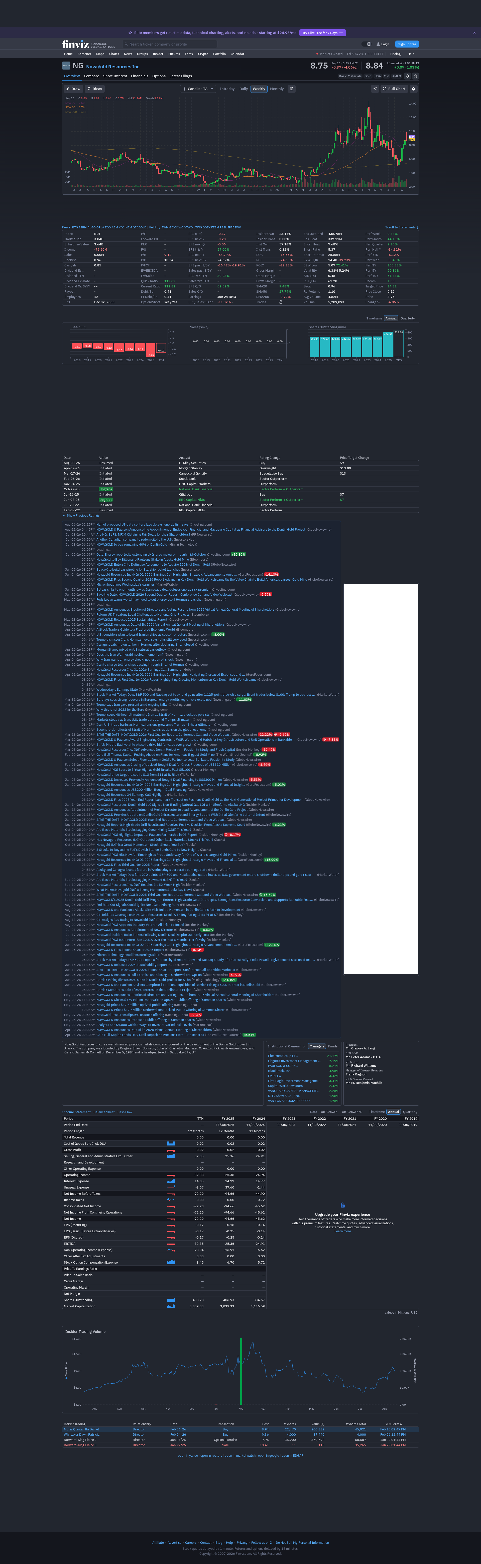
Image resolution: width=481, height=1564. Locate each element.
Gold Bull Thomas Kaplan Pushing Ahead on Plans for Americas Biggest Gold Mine (155, 754)
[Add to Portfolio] (415, 76)
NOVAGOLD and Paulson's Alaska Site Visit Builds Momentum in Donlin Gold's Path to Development (168, 910)
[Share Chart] (375, 89)
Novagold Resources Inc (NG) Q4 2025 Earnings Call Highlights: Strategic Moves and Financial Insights (170, 785)
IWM (165, 227)
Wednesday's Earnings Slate (117, 689)
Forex (189, 54)
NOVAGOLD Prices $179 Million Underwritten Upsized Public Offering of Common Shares (160, 1010)
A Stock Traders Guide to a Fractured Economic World (135, 629)
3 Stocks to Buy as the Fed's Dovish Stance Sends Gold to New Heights (147, 850)
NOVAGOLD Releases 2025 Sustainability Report (131, 619)
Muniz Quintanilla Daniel (81, 1429)
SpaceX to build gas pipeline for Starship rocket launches (138, 569)
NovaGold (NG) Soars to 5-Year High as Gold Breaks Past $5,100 (143, 769)
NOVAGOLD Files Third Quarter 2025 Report (128, 865)
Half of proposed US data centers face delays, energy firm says (142, 524)
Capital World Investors (285, 1086)
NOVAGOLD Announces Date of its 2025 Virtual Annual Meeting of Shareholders (154, 1030)
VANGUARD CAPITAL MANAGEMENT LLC (294, 1091)
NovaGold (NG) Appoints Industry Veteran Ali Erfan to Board (140, 925)
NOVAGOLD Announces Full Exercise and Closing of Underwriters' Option (149, 975)
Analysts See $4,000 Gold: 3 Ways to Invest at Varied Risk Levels (144, 1025)
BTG (75, 227)
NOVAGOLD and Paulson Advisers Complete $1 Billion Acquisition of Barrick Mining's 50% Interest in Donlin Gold (178, 985)
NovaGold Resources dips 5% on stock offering (130, 1015)
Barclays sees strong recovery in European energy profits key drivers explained (154, 699)
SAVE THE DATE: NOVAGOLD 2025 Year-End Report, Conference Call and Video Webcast (161, 820)
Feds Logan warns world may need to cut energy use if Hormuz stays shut (149, 599)
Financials (139, 76)
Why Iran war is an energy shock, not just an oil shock (135, 659)
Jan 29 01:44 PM (393, 1440)
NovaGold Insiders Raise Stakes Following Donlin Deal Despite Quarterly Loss (152, 935)
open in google (268, 1455)
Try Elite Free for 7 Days (319, 33)
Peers (66, 227)
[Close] (474, 32)
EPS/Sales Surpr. (200, 302)
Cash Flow (124, 1112)
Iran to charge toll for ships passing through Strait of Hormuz (140, 664)
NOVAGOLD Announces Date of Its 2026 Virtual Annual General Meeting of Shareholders (160, 624)
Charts (114, 54)
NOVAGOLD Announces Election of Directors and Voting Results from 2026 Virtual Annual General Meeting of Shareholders (185, 609)
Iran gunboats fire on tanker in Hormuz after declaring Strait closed (145, 644)
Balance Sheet (104, 1112)
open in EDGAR (292, 1455)
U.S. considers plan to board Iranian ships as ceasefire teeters (141, 634)
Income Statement (76, 1112)
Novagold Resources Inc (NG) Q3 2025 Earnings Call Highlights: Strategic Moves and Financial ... (166, 860)
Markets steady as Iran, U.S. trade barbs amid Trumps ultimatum (143, 719)
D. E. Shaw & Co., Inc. (284, 1096)
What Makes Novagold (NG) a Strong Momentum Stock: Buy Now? (144, 890)
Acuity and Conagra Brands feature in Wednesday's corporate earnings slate (151, 870)
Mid (386, 76)
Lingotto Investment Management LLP (294, 1061)
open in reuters (211, 1455)
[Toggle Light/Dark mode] (366, 44)
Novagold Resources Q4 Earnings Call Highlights (131, 795)
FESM (215, 227)
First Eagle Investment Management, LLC (294, 1081)
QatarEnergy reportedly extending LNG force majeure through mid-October (151, 554)
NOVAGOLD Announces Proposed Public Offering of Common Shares (145, 1020)
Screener (84, 54)
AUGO (91, 227)
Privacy (242, 1542)
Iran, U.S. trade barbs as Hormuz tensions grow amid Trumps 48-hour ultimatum (154, 724)
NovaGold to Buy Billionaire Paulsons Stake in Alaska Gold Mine (142, 559)
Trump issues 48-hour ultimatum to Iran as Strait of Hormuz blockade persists (152, 714)
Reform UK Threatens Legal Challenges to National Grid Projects (142, 614)
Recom (371, 281)
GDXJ (173, 227)
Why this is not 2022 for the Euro (120, 709)
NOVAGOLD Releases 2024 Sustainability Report (131, 965)
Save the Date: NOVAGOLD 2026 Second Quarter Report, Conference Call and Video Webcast (164, 594)
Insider (158, 54)
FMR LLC (274, 1076)
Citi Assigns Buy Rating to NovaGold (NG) (125, 920)
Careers (190, 1542)
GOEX (206, 227)
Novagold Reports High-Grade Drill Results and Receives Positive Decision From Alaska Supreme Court (170, 825)
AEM (115, 227)
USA (378, 76)
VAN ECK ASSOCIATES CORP (289, 1101)
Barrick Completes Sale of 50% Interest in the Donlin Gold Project (144, 990)
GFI (135, 227)
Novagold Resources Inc (113, 67)
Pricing (395, 54)
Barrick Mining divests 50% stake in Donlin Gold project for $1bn (143, 980)
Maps (100, 54)
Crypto (203, 54)
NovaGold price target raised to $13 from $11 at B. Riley (137, 774)
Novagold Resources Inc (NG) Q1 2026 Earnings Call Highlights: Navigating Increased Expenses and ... (170, 674)
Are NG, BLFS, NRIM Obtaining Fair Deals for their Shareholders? (143, 534)
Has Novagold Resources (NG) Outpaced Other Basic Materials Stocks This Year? (154, 840)
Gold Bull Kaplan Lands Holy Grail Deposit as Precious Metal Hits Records (150, 1035)
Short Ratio (312, 249)
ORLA (100, 227)
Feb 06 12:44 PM (393, 1434)
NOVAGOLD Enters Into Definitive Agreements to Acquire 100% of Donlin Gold (153, 564)
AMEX (396, 76)
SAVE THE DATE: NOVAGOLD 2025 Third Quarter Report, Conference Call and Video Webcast (164, 895)
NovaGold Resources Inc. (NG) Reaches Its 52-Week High (138, 885)
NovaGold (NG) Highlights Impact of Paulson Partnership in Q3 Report (146, 835)
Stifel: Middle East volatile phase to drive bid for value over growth (144, 744)
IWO (180, 227)
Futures (174, 54)
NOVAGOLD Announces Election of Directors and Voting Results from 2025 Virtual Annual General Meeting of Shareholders (185, 995)
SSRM (83, 227)
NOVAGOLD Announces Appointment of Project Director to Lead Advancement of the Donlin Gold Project (172, 810)
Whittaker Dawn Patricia (81, 1434)
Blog (218, 1542)
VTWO (188, 227)
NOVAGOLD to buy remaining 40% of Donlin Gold (131, 544)
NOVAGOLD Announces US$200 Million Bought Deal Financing (141, 790)
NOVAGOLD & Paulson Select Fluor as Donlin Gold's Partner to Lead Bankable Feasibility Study (165, 759)
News (128, 54)
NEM (129, 227)
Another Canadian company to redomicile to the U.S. (134, 539)
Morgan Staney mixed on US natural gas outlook (131, 649)
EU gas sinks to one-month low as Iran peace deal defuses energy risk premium (153, 589)
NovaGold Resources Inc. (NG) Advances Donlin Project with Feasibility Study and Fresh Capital (165, 749)
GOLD (142, 227)
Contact (206, 1542)
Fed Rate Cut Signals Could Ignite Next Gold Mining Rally (137, 905)
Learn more (342, 1231)
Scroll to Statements (400, 227)
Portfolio (219, 54)
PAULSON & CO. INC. (283, 1066)
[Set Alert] (407, 76)
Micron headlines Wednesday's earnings (125, 584)
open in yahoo (188, 1455)
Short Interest (115, 76)
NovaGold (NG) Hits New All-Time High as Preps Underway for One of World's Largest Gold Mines (166, 855)
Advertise (174, 1542)
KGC (122, 227)
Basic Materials (350, 76)
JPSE (230, 227)
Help (411, 54)
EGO (108, 227)
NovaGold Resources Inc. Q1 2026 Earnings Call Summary (138, 669)
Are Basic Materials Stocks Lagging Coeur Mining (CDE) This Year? (143, 830)
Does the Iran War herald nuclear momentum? (130, 654)
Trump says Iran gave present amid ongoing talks (131, 704)
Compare (91, 76)
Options (159, 76)
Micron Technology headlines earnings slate (128, 955)
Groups (142, 54)
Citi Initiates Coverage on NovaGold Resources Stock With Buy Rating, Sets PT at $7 (157, 915)
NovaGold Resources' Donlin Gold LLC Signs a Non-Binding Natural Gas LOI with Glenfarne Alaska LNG (170, 805)
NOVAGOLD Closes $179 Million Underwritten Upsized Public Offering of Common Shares (161, 1000)
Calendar (237, 54)
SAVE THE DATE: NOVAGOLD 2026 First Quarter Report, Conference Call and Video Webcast (163, 734)
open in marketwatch (240, 1455)
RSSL (223, 227)
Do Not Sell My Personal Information (302, 1542)
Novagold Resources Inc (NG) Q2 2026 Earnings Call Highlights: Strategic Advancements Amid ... (166, 574)
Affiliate (158, 1542)
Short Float (312, 244)
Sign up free (407, 44)
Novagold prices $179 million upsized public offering (134, 1005)
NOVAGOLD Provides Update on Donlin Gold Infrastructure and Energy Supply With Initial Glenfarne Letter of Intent (180, 815)
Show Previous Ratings (82, 515)
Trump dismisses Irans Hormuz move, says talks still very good (141, 639)
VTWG (198, 227)
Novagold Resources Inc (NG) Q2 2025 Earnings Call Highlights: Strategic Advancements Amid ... (166, 945)
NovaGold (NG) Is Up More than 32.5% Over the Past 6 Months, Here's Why (151, 940)
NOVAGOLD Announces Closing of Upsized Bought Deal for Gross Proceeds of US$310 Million (163, 764)
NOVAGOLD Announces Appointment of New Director (134, 930)
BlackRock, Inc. (279, 1071)
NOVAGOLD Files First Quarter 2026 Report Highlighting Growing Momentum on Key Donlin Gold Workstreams (176, 679)
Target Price (374, 286)
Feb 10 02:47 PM (393, 1429)
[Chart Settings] (414, 89)
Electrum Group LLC (283, 1056)
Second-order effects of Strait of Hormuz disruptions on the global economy (151, 729)
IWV (238, 227)
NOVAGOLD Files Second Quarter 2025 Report (130, 950)
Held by (154, 227)
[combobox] (169, 44)
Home (68, 54)
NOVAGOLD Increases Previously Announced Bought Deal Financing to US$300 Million (159, 779)
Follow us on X (261, 1542)
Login (385, 44)
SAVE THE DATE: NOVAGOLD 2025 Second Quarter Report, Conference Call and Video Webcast (165, 970)
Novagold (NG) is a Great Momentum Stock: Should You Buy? (140, 845)
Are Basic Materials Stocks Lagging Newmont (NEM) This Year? (141, 880)
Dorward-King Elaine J (80, 1440)
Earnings (194, 297)
